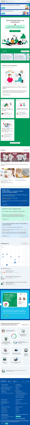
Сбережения (26, 100)
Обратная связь (18, 416)
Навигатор (17, 388)
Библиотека (17, 387)
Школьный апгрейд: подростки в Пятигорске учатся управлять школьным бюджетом (14, 165)
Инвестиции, (3, 178)
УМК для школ (18, 389)
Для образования (16, 272)
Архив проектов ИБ (4, 419)
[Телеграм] (27, 381)
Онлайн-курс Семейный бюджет (4, 391)
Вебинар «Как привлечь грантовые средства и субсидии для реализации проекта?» (16, 283)
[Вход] (28, 1)
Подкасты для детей (4, 412)
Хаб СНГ (2, 404)
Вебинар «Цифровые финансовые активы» (13, 276)
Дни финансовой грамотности (20, 392)
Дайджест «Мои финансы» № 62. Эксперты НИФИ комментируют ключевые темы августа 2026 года (7, 130)
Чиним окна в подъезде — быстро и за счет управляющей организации (7, 109)
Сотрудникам (18, 402)
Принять (6, 423)
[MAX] (28, 381)
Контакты (17, 412)
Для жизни (15, 284)
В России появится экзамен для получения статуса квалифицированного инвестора (7, 181)
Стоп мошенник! (3, 408)
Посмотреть (6, 315)
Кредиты (13, 67)
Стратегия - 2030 (4, 403)
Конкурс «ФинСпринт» (10, 270)
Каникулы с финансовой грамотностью (22, 393)
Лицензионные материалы (20, 397)
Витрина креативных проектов (20, 394)
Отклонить (2, 423)
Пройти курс (5, 204)
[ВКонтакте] (23, 381)
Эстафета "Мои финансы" (5, 388)
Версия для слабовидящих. (20, 418)
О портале (17, 408)
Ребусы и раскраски (4, 409)
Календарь (17, 409)
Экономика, (2, 162)
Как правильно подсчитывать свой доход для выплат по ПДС (22, 109)
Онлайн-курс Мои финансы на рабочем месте (21, 404)
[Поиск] (27, 1)
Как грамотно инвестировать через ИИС (10, 5)
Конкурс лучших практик (7, 11)
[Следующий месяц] (28, 247)
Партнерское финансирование (6, 389)
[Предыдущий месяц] (25, 247)
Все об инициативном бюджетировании (7, 416)
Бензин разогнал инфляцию (20, 180)
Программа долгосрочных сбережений (7, 387)
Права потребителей (10, 100)
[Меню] (28, 5)
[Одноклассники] (25, 381)
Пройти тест (5, 219)
